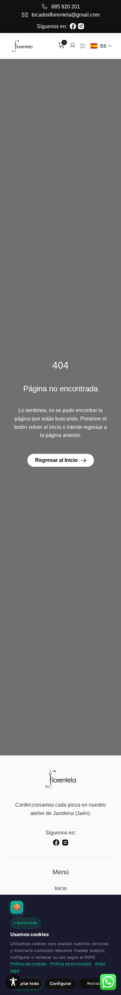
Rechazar (95, 983)
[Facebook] (73, 26)
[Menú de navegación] (82, 46)
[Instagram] (81, 26)
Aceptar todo (26, 983)
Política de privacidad (70, 963)
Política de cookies (28, 963)
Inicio (61, 888)
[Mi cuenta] (72, 45)
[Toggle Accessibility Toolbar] (13, 981)
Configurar (60, 983)
